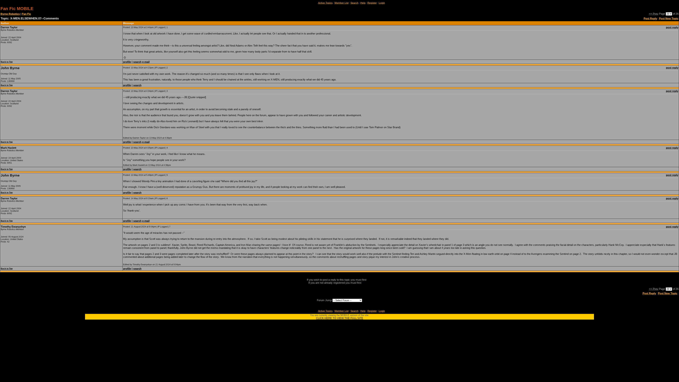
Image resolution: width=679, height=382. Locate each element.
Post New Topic (668, 18)
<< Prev (653, 13)
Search (354, 2)
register (366, 282)
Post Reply (650, 18)
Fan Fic (26, 13)
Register (372, 2)
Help (362, 2)
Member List (342, 2)
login (369, 279)
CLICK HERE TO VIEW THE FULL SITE (339, 318)
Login (382, 2)
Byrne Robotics (10, 13)
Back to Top (7, 62)
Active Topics (325, 2)
